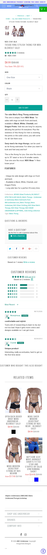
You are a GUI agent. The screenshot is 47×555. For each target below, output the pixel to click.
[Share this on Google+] (29, 249)
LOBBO (22, 496)
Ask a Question (19, 235)
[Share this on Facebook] (16, 249)
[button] (10, 53)
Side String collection (32, 211)
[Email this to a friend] (36, 249)
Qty (6, 95)
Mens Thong (13, 214)
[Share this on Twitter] (10, 249)
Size (6, 72)
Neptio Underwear (12, 496)
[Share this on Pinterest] (23, 249)
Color (7, 83)
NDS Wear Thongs (18, 208)
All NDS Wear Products (22, 194)
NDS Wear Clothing (20, 205)
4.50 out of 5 (30, 277)
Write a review (29, 262)
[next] (39, 31)
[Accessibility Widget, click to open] (43, 551)
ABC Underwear (22, 541)
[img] (10, 312)
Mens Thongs (25, 202)
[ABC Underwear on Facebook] (21, 535)
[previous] (13, 31)
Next (28, 16)
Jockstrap (23, 498)
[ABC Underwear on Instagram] (25, 535)
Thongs (16, 498)
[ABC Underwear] (23, 6)
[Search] (37, 6)
